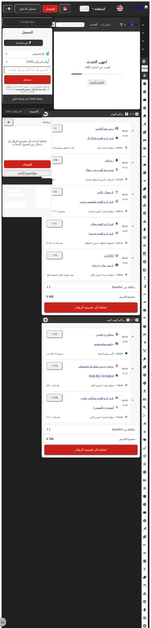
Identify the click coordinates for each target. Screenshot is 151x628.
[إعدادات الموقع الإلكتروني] (8, 8)
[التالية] (126, 114)
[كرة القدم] (128, 24)
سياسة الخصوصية (23, 89)
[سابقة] (136, 114)
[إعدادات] (8, 122)
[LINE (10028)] (136, 24)
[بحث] (52, 24)
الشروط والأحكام (39, 89)
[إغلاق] (5, 184)
